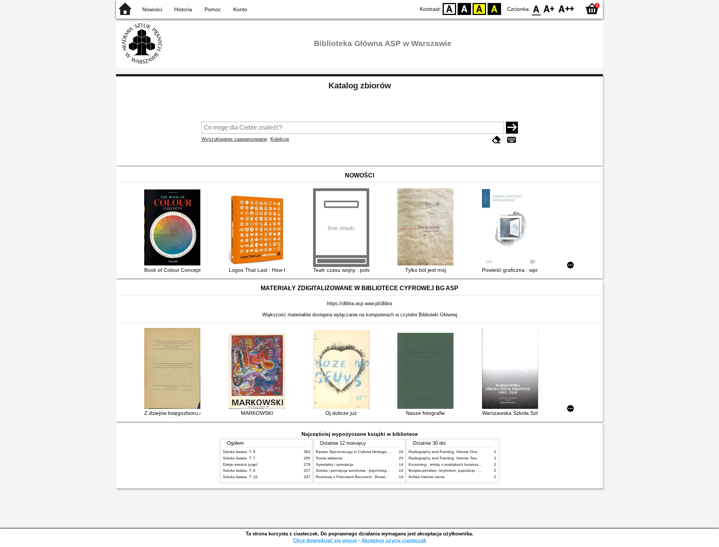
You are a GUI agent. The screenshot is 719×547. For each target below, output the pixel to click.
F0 (536, 8)
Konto (240, 9)
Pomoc (212, 9)
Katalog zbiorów (359, 85)
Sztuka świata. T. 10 (240, 477)
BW (464, 8)
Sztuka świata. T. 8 (239, 452)
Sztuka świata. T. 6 (239, 470)
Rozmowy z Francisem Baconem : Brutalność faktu (359, 477)
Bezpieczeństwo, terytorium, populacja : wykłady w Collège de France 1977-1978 (479, 470)
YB (479, 8)
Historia (183, 9)
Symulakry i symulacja (334, 464)
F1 (549, 8)
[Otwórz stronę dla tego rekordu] (174, 228)
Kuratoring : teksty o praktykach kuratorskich (447, 464)
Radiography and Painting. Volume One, (444, 452)
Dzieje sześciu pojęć (240, 464)
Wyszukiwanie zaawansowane (234, 139)
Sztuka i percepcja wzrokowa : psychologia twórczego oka (366, 470)
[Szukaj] (512, 128)
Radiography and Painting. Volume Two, (443, 458)
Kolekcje (279, 139)
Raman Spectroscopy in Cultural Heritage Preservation (363, 452)
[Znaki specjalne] (512, 140)
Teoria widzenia (329, 458)
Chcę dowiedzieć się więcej (325, 540)
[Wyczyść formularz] (497, 140)
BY (494, 8)
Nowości (152, 9)
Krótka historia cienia (427, 477)
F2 (566, 8)
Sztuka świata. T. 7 (239, 458)
